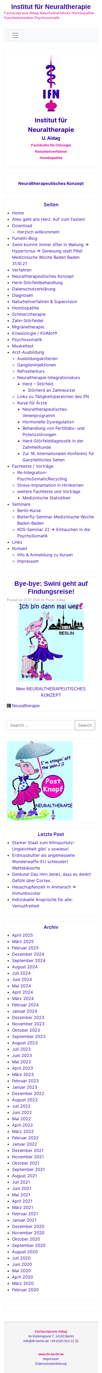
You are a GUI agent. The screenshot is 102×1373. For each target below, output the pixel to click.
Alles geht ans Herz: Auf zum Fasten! (48, 219)
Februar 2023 (25, 1080)
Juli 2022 (21, 1106)
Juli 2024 (21, 973)
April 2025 (22, 935)
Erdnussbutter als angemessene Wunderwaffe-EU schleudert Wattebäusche (43, 861)
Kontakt (19, 548)
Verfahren (21, 269)
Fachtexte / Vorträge (32, 466)
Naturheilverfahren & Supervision (44, 301)
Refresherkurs (30, 371)
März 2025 (23, 941)
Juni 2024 (22, 979)
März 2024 (23, 998)
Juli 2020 (21, 1258)
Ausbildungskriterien (37, 358)
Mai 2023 (21, 1061)
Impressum (28, 561)
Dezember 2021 (27, 1150)
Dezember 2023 (28, 1017)
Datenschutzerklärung (33, 288)
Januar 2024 (24, 1011)
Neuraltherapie (26, 706)
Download (22, 225)
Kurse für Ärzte (32, 402)
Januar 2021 (24, 1220)
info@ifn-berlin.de (36, 1341)
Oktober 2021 (25, 1163)
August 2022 (25, 1099)
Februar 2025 (25, 947)
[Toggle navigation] (15, 35)
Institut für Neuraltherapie (51, 6)
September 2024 (29, 960)
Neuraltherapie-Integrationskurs (48, 377)
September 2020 (29, 1245)
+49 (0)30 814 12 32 (64, 1341)
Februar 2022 (25, 1137)
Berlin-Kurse (29, 510)
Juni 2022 (22, 1112)
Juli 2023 (21, 1049)
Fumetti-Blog (24, 238)
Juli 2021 (21, 1182)
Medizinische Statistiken (46, 497)
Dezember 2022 (28, 1093)
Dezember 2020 (28, 1226)
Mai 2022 (21, 1118)
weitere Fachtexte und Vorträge (48, 491)
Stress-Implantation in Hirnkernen (50, 485)
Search (85, 725)
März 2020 (23, 1283)
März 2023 (23, 1074)
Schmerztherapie (29, 314)
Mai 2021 (21, 1194)
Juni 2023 (22, 1055)
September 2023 (29, 1036)
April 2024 (22, 992)
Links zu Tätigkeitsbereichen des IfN (53, 396)
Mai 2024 (21, 985)
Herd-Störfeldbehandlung (37, 282)
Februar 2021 (25, 1213)
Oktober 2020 (26, 1239)
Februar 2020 (25, 1289)
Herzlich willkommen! (38, 232)
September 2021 (28, 1169)
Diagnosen (22, 295)
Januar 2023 (24, 1087)
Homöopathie (25, 307)
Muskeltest (22, 345)
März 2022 (23, 1131)
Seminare (21, 504)
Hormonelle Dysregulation (48, 421)
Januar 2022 (24, 1144)
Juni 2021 (21, 1188)
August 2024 (25, 966)
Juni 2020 (22, 1264)
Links (17, 542)
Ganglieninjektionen (36, 364)
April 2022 (22, 1125)
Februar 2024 (25, 1004)
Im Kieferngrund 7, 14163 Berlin (51, 1336)
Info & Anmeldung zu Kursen (45, 554)
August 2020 (25, 1251)
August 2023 (25, 1042)
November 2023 (28, 1023)
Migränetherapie (28, 326)
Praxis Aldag (55, 600)
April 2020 (22, 1277)
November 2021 (28, 1156)
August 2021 (24, 1175)
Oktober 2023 (26, 1030)
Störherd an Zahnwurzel (51, 390)
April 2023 (22, 1068)
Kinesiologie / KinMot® (34, 333)
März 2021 (22, 1207)
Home (18, 213)
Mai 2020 (21, 1270)
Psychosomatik (27, 339)
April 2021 (22, 1201)
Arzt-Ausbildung (28, 352)
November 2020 (28, 1232)
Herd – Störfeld (37, 383)
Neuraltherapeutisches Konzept (51, 183)
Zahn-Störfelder (28, 320)
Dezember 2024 (28, 954)
